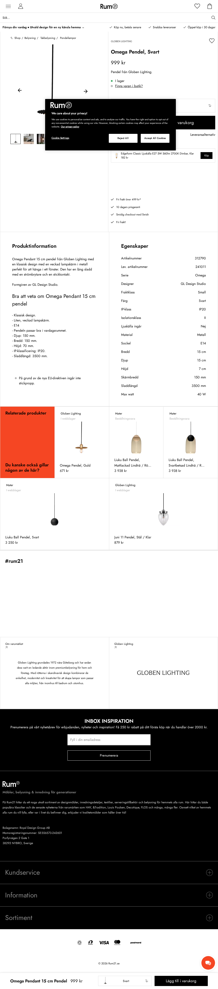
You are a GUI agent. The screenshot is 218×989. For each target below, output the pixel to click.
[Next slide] (85, 91)
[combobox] (125, 981)
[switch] (109, 872)
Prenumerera (109, 755)
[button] (125, 981)
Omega (200, 275)
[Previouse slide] (20, 91)
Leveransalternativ (202, 135)
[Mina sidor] (21, 6)
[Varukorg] (210, 6)
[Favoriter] (197, 6)
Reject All (123, 138)
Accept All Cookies (155, 138)
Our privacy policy (70, 126)
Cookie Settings (60, 138)
